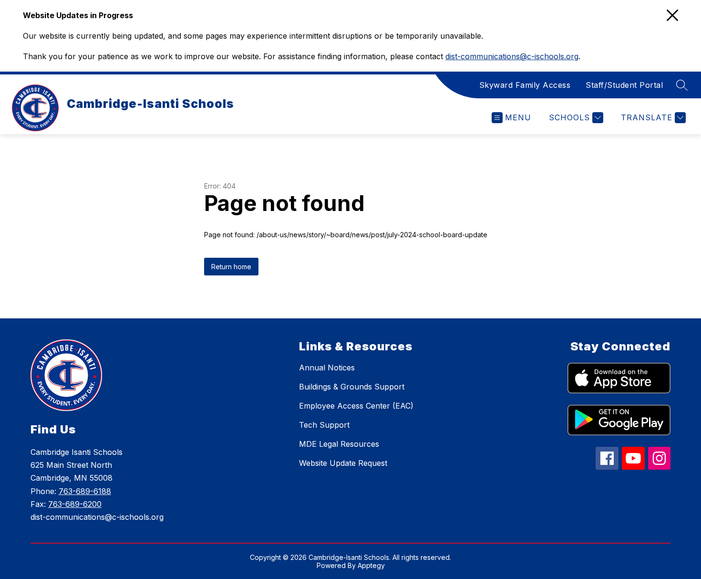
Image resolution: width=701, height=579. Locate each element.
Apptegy (371, 565)
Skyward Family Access (525, 85)
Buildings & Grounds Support (351, 386)
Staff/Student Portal (624, 85)
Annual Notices (327, 367)
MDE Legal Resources (339, 444)
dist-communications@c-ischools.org (511, 56)
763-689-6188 (85, 491)
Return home (231, 267)
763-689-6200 (75, 504)
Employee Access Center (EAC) (356, 406)
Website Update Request (343, 463)
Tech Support (324, 425)
